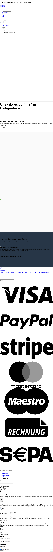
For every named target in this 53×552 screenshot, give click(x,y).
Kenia (49, 272)
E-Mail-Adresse (2, 546)
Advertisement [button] (2, 529)
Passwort (1, 539)
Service (3, 15)
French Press (28, 272)
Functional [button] (1, 521)
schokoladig (5, 273)
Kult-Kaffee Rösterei (5, 473)
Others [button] (1, 532)
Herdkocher (44, 272)
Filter (23, 272)
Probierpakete (4, 12)
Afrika (1, 272)
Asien (3, 272)
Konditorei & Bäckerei (5, 14)
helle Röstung (38, 272)
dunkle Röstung (16, 272)
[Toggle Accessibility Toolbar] (0, 480)
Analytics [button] (1, 526)
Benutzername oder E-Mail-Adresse (5, 538)
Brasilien (6, 272)
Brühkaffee (11, 272)
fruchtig (33, 272)
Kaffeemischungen (5, 10)
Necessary (2, 508)
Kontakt (3, 16)
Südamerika (14, 273)
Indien (48, 272)
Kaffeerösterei (4, 474)
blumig (4, 272)
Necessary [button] (1, 507)
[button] (3, 17)
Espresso (3, 11)
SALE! (3, 13)
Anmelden (8, 541)
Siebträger (10, 273)
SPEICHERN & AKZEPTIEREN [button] (4, 534)
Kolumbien (51, 272)
